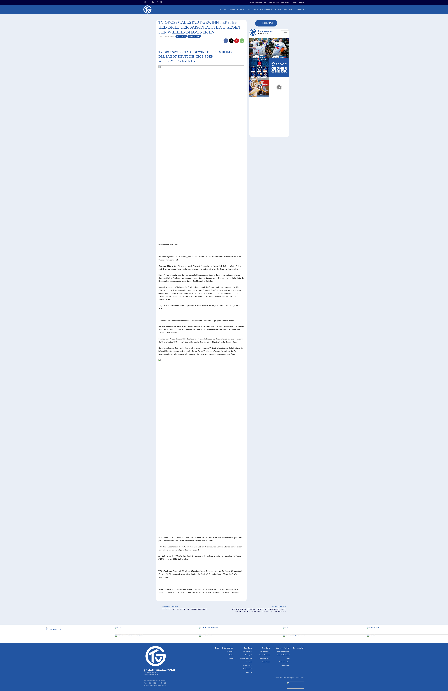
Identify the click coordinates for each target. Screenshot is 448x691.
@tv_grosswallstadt (266, 31)
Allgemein (181, 36)
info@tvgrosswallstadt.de (157, 685)
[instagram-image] (259, 48)
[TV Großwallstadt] (161, 9)
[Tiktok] (157, 2)
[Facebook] (149, 2)
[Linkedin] (153, 2)
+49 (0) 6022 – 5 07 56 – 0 (156, 680)
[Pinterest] (236, 40)
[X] (231, 40)
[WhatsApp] (242, 40)
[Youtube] (161, 2)
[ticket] (165, 2)
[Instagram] (145, 2)
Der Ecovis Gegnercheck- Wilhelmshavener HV (184, 609)
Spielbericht (194, 36)
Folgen (285, 32)
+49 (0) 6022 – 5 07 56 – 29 (156, 683)
